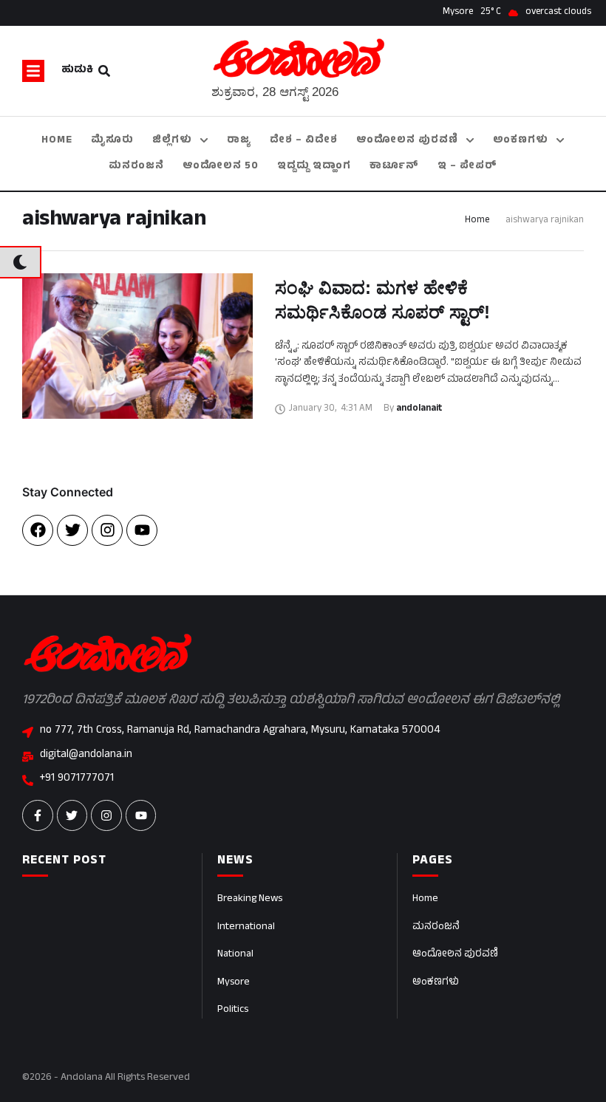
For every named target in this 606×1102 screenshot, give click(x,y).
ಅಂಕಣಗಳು (435, 982)
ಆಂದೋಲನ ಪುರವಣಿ (455, 954)
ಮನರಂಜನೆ (436, 927)
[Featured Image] (137, 346)
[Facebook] (37, 530)
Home (477, 221)
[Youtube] (141, 530)
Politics (232, 1010)
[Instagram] (107, 530)
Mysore (233, 982)
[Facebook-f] (37, 815)
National (235, 954)
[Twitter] (72, 530)
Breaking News (249, 899)
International (246, 927)
